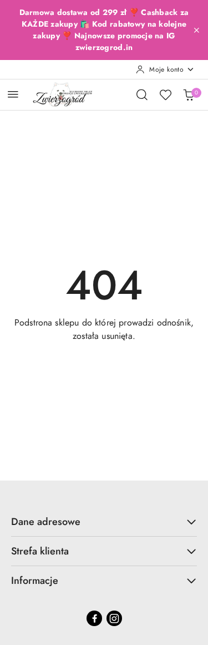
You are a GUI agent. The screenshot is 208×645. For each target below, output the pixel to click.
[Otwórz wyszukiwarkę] (142, 94)
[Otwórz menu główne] (13, 94)
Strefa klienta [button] (40, 551)
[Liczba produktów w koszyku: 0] (188, 94)
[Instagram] (114, 618)
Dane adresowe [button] (45, 521)
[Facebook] (94, 618)
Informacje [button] (34, 580)
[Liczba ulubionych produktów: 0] (165, 94)
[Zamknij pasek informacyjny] (196, 30)
